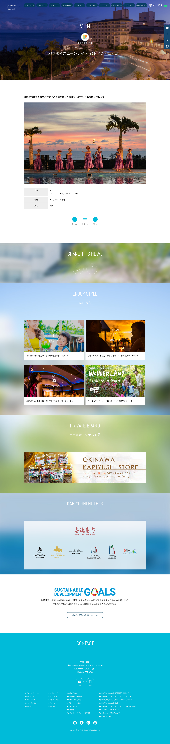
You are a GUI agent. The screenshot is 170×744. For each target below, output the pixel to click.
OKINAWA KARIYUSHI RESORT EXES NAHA (115, 693)
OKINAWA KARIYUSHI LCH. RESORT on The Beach (118, 706)
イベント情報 (67, 5)
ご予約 (129, 5)
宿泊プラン (30, 696)
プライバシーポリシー (75, 703)
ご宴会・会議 (53, 700)
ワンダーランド (92, 5)
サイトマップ (72, 706)
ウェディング (53, 696)
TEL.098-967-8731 (85, 669)
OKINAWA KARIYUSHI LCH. (109, 703)
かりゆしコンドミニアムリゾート (111, 713)
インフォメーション (33, 693)
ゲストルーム (30, 5)
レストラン (42, 5)
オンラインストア (116, 5)
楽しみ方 (52, 706)
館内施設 (29, 706)
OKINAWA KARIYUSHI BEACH (110, 710)
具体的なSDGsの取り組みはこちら (85, 615)
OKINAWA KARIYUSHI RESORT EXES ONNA (115, 696)
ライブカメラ (104, 5)
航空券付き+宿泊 (141, 5)
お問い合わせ (72, 693)
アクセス (52, 703)
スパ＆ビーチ (54, 5)
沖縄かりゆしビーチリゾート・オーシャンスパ (116, 700)
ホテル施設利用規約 (75, 696)
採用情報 (71, 710)
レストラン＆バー (32, 703)
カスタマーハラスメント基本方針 (79, 713)
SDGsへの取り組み (74, 700)
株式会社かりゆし (106, 716)
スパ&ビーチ (53, 693)
